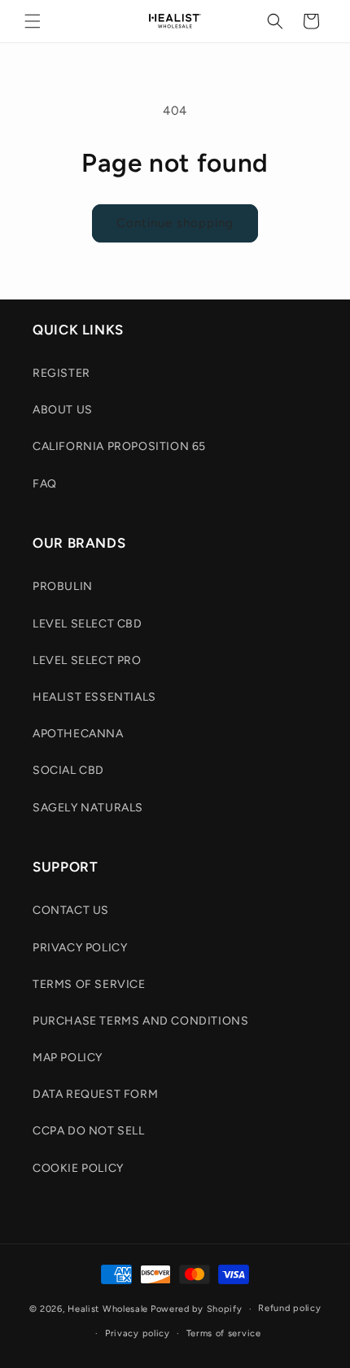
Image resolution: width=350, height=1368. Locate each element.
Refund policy (289, 1308)
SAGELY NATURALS (88, 808)
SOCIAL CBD (68, 770)
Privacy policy (137, 1333)
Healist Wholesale (108, 1309)
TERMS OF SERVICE (89, 984)
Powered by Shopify (197, 1309)
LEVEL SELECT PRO (87, 660)
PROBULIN (63, 586)
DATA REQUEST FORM (95, 1094)
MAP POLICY (68, 1057)
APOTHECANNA (78, 734)
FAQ (45, 484)
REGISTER (61, 373)
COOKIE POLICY (78, 1168)
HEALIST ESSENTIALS (94, 697)
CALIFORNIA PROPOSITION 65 (119, 446)
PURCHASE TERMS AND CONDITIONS (140, 1021)
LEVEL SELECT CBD (87, 624)
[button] (32, 21)
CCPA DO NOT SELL (89, 1131)
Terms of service (223, 1333)
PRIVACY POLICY (80, 948)
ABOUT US (63, 410)
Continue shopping (175, 223)
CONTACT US (71, 910)
